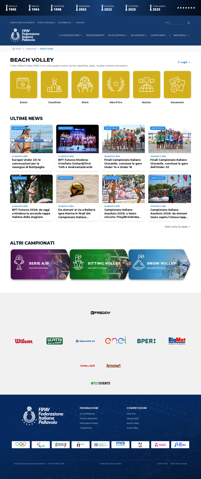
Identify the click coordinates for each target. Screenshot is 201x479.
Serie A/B (131, 413)
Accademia (138, 35)
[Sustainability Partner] (100, 383)
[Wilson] (24, 341)
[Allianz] (85, 341)
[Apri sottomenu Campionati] (169, 35)
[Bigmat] (177, 341)
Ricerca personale (46, 22)
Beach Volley (133, 423)
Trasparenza (86, 427)
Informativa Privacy (89, 423)
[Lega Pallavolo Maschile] (180, 444)
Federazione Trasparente (22, 22)
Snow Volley (132, 427)
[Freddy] (100, 313)
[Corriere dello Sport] (87, 366)
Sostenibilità (64, 22)
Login (184, 62)
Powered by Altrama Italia (110, 463)
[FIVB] (120, 444)
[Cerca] (188, 22)
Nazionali (180, 35)
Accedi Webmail (87, 413)
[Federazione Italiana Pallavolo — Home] (24, 35)
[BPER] (146, 341)
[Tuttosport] (113, 366)
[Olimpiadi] (21, 444)
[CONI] (81, 444)
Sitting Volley (133, 418)
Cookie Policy (162, 464)
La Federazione (69, 35)
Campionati (158, 35)
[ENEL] (115, 341)
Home (18, 48)
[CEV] (140, 444)
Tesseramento (95, 35)
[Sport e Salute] (61, 444)
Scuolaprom (116, 35)
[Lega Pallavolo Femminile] (160, 444)
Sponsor (80, 22)
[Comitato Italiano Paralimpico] (100, 444)
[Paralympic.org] (41, 444)
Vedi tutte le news (176, 226)
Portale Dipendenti (89, 418)
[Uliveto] (54, 341)
